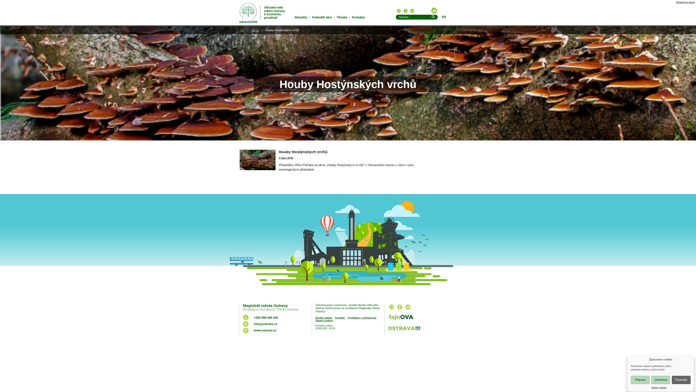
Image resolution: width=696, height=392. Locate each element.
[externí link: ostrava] (404, 330)
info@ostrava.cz (265, 324)
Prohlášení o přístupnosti (362, 318)
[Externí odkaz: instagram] (391, 309)
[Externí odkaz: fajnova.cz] (421, 318)
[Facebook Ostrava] (405, 11)
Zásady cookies (659, 387)
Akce (254, 30)
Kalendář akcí (322, 17)
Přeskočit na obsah (685, 2)
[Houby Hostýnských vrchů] (257, 164)
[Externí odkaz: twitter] (407, 309)
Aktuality (300, 17)
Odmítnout (660, 379)
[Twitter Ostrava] (412, 11)
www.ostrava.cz (265, 330)
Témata (342, 17)
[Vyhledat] (433, 17)
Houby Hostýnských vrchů (303, 152)
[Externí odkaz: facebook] (399, 309)
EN (444, 17)
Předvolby (681, 379)
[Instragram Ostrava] (399, 11)
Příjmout (640, 379)
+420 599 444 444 (266, 317)
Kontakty (358, 17)
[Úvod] (241, 30)
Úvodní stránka (323, 318)
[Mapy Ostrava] (434, 10)
